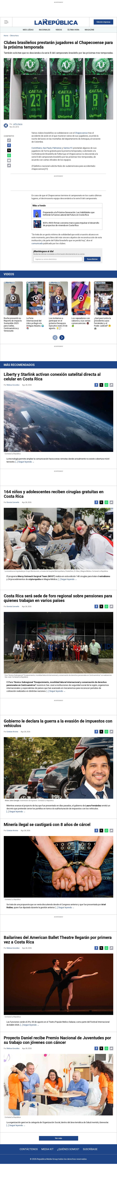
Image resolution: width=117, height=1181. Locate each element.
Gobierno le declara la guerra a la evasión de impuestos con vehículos (58, 723)
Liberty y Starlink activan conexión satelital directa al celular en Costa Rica (52, 376)
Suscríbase (90, 1149)
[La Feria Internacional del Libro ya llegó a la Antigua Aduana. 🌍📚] (35, 298)
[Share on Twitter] (9, 150)
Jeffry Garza (17, 124)
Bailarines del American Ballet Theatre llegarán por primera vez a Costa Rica (58, 939)
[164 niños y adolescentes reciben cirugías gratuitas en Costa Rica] (58, 538)
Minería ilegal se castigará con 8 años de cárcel (47, 824)
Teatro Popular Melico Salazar (62, 1022)
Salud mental (92, 1122)
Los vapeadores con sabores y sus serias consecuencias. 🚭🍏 (81, 322)
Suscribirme (92, 259)
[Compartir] (9, 165)
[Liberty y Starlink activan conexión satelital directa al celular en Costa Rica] (58, 421)
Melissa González (13, 385)
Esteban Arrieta (12, 732)
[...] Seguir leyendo (23, 462)
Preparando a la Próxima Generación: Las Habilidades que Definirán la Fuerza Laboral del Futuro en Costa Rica (68, 213)
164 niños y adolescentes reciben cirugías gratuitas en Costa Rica (54, 494)
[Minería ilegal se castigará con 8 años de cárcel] (58, 867)
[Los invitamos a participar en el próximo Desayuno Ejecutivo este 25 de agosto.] (58, 298)
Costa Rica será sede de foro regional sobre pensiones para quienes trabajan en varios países (58, 598)
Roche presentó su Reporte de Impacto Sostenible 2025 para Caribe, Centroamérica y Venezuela (13, 324)
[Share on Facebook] (9, 145)
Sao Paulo (47, 148)
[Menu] (6, 22)
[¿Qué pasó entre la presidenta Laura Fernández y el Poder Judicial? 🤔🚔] (103, 298)
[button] (103, 22)
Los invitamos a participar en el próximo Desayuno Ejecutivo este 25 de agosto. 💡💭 (58, 323)
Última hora (14, 36)
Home (6, 36)
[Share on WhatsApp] (9, 155)
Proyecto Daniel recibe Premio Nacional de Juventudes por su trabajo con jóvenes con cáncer (57, 1040)
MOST (51, 576)
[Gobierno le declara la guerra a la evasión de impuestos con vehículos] (58, 768)
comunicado (37, 243)
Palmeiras (56, 148)
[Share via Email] (9, 160)
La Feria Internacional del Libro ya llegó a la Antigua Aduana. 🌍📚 (35, 323)
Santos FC (68, 148)
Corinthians (37, 148)
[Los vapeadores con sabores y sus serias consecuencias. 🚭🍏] (81, 298)
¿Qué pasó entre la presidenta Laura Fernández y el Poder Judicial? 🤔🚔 (102, 323)
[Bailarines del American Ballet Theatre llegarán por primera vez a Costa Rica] (58, 984)
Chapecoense (81, 133)
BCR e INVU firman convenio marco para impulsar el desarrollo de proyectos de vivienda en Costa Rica (71, 224)
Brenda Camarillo (13, 502)
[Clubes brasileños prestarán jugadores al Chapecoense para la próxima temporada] (58, 89)
